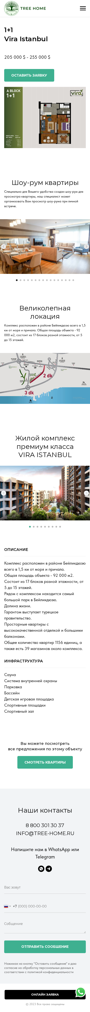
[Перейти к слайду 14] (66, 280)
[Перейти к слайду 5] (32, 280)
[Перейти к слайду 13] (62, 280)
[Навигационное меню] (83, 8)
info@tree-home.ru (45, 833)
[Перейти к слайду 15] (69, 280)
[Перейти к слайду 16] (73, 280)
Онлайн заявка (45, 994)
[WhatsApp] (41, 869)
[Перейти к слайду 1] (17, 280)
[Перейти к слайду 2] (20, 280)
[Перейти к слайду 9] (47, 280)
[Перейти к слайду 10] (50, 280)
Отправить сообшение (45, 947)
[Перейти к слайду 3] (24, 280)
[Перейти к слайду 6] (35, 280)
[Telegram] (49, 869)
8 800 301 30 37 (45, 825)
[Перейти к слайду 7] (39, 280)
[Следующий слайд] (86, 246)
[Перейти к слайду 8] (43, 280)
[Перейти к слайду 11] (54, 280)
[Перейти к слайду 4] (28, 280)
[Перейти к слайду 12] (58, 280)
